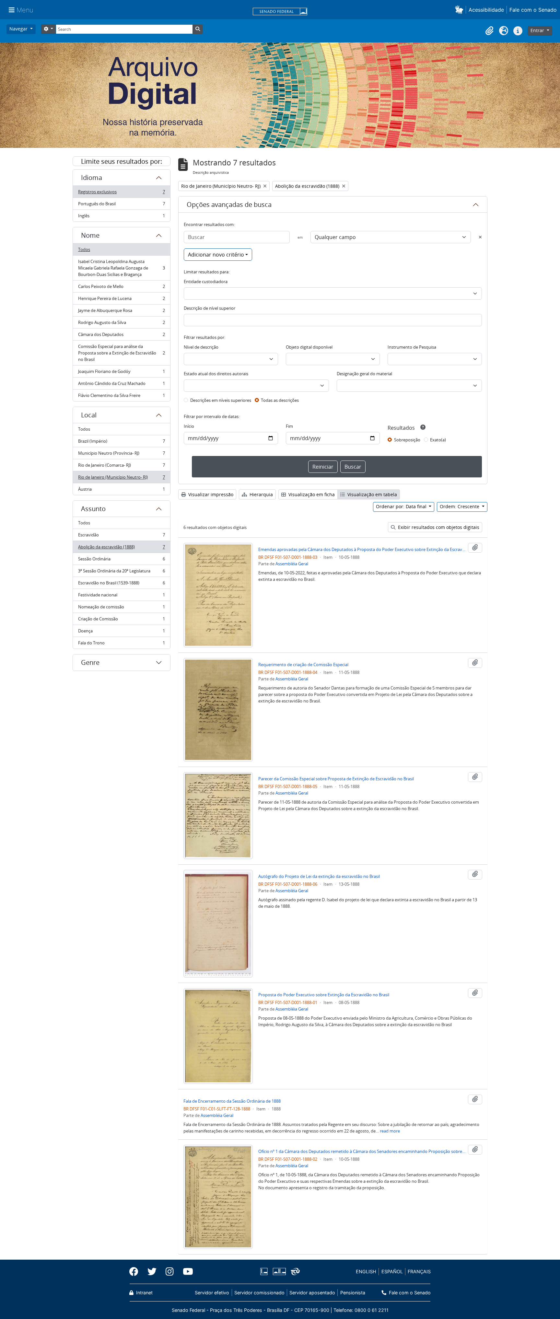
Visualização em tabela (371, 494)
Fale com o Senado (533, 9)
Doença (121, 632)
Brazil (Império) (121, 442)
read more (390, 1131)
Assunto (93, 508)
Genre (90, 662)
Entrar (538, 30)
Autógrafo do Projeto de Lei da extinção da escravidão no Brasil (319, 876)
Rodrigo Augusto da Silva (121, 324)
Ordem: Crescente (460, 506)
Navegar (19, 29)
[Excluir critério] (480, 237)
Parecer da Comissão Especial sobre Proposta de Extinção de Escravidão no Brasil (336, 779)
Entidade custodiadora (206, 281)
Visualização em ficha (311, 494)
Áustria (121, 490)
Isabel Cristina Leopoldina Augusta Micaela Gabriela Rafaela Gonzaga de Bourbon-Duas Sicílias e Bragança (121, 267)
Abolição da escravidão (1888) (121, 548)
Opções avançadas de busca (229, 204)
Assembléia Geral (291, 564)
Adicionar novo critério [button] (216, 254)
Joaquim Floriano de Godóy (121, 373)
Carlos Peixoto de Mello (121, 288)
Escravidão (121, 536)
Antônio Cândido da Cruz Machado (121, 385)
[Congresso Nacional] (279, 1271)
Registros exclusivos (121, 193)
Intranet (144, 1292)
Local (89, 415)
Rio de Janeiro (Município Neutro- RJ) (121, 478)
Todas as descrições (280, 400)
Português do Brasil (121, 205)
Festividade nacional (121, 596)
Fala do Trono (121, 644)
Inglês (121, 217)
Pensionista (352, 1292)
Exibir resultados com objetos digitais (438, 527)
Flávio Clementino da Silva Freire (121, 396)
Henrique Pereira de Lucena (121, 300)
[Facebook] (136, 1271)
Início (189, 426)
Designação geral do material (364, 374)
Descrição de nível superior (209, 308)
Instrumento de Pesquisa (412, 347)
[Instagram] (169, 1271)
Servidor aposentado (312, 1292)
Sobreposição (407, 440)
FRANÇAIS (419, 1271)
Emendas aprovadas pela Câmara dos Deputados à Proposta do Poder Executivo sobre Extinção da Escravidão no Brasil (362, 549)
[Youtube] (185, 1271)
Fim (289, 426)
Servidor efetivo (212, 1292)
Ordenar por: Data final (402, 506)
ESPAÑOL (392, 1271)
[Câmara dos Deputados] (265, 1271)
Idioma (91, 177)
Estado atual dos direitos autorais (216, 374)
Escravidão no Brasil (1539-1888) (121, 584)
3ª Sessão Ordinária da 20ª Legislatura (121, 572)
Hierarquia (260, 494)
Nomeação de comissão (121, 608)
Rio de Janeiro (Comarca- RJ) (121, 466)
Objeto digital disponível (309, 347)
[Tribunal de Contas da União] (294, 1271)
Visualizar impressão (210, 494)
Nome (90, 235)
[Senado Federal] (280, 12)
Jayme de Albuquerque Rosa (121, 312)
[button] (460, 9)
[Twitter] (152, 1271)
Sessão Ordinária (121, 560)
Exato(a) (438, 440)
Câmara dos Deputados (121, 336)
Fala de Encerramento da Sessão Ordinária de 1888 (232, 1101)
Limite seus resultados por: (121, 161)
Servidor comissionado (259, 1292)
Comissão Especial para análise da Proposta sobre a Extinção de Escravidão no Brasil (121, 352)
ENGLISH (366, 1271)
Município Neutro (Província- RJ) (121, 454)
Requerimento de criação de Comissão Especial (303, 664)
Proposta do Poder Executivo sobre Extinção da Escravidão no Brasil (323, 995)
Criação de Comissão (121, 620)
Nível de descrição (201, 347)
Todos (84, 249)
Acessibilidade (486, 9)
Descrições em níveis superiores (220, 400)
